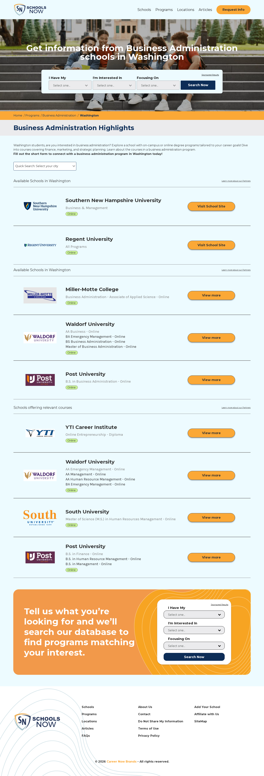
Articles (205, 10)
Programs (164, 10)
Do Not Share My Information (160, 721)
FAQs (86, 735)
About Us (145, 707)
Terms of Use (148, 728)
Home (18, 115)
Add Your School (207, 707)
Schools (144, 10)
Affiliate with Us (206, 714)
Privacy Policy (149, 735)
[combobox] (70, 85)
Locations (185, 10)
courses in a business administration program (163, 149)
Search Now (198, 85)
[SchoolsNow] (38, 722)
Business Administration (59, 115)
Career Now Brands (121, 761)
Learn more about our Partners (236, 181)
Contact (144, 714)
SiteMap (200, 721)
